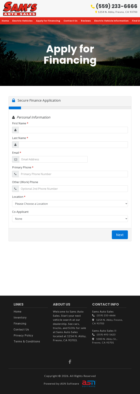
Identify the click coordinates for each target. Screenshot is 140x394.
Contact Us (71, 20)
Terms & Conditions (27, 341)
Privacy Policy (23, 335)
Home (5, 20)
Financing (20, 323)
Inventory (20, 317)
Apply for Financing (48, 20)
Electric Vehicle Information (111, 20)
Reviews (86, 20)
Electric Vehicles (22, 20)
